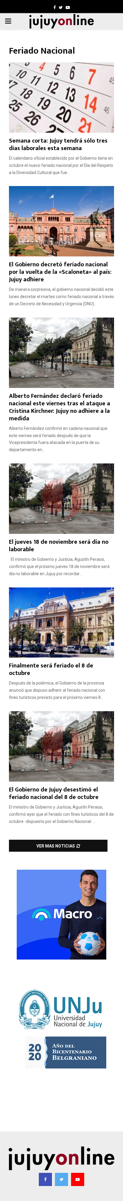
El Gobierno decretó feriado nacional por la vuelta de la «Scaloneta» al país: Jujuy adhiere (60, 272)
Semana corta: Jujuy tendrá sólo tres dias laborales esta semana (58, 144)
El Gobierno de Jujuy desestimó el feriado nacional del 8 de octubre (54, 793)
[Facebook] (45, 1179)
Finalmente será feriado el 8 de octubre (51, 669)
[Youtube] (77, 1179)
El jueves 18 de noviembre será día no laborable (58, 546)
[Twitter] (61, 1179)
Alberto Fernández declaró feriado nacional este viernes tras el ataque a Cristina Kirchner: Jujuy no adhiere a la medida (59, 407)
